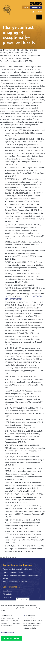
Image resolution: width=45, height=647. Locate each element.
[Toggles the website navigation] (39, 17)
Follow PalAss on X (37, 3)
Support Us (36, 7)
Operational (7, 615)
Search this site (31, 3)
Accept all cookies (11, 638)
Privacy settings (22, 599)
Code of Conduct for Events (13, 572)
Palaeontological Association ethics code (17, 569)
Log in (26, 7)
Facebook (34, 3)
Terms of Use (7, 597)
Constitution (7, 591)
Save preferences (8, 633)
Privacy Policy (8, 594)
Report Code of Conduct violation (15, 581)
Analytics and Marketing (31, 616)
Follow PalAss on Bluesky (40, 3)
